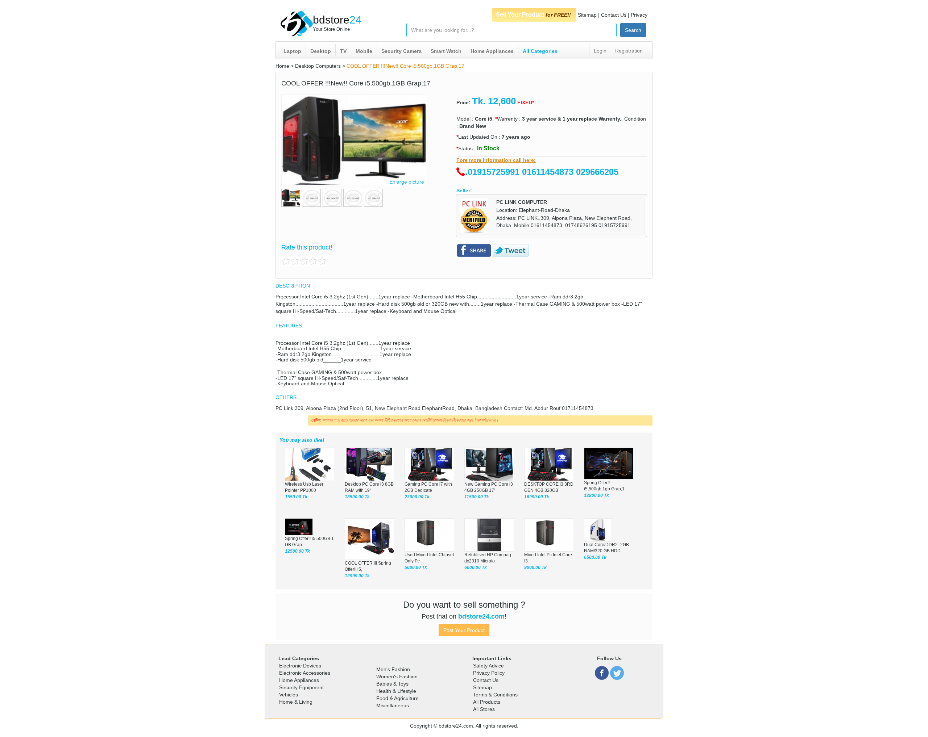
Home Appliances (492, 51)
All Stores (484, 709)
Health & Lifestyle (396, 691)
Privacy (639, 15)
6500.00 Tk (595, 557)
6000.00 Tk (475, 567)
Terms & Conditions (495, 695)
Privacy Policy (489, 673)
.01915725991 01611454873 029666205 (541, 172)
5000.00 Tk (416, 567)
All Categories (540, 51)
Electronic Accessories (304, 673)
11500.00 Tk (476, 496)
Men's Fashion (393, 669)
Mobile (364, 51)
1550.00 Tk (296, 496)
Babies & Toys (392, 684)
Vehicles (288, 695)
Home (282, 66)
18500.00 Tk (357, 496)
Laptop (292, 51)
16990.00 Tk (536, 496)
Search (633, 30)
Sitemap (587, 15)
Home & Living (295, 702)
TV (343, 51)
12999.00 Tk (357, 575)
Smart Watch (446, 51)
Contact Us (613, 15)
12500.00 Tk (297, 551)
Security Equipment (301, 687)
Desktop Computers (318, 66)
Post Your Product (464, 630)
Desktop (320, 51)
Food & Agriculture (397, 698)
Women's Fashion (397, 676)
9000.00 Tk (535, 567)
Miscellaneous (392, 705)
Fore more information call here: (496, 160)
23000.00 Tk (417, 496)
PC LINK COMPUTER (521, 202)
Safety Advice (488, 666)
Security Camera (401, 51)
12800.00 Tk (596, 495)
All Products (486, 702)
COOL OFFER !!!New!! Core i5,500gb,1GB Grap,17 (405, 66)
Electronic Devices (300, 666)
